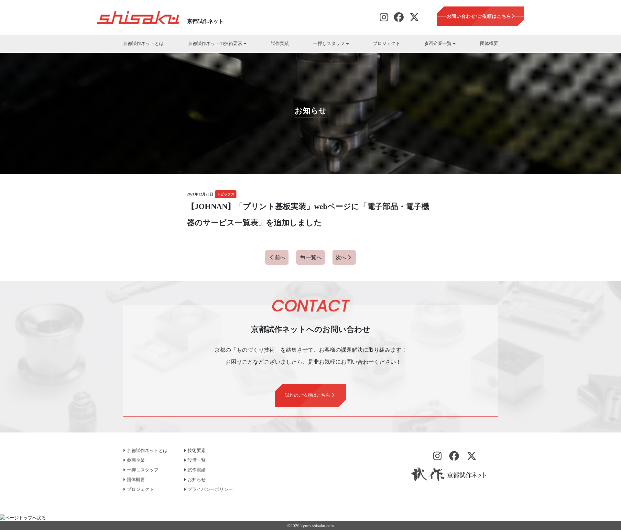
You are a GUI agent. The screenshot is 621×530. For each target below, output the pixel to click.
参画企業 (136, 460)
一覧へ (313, 257)
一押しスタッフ (329, 43)
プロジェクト (386, 43)
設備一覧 (197, 460)
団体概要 (489, 43)
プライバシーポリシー (210, 489)
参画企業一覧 (438, 43)
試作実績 (280, 43)
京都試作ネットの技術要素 (216, 43)
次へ (341, 257)
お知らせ (197, 479)
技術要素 (197, 450)
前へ (280, 257)
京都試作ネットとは (143, 43)
